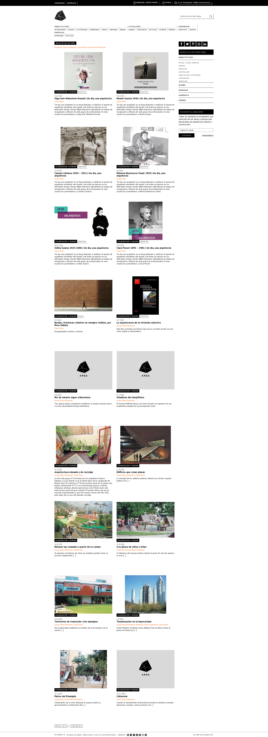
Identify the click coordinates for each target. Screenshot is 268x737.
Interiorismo (60, 30)
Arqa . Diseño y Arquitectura (61, 14)
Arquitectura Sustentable (190, 75)
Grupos (193, 30)
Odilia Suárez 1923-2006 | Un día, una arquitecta (81, 247)
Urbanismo (94, 30)
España (81, 316)
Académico (184, 95)
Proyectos (183, 69)
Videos (104, 30)
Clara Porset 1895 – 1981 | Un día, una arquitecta (144, 247)
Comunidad (184, 26)
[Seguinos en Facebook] (181, 44)
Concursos (142, 30)
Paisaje (71, 30)
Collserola (122, 696)
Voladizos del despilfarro (130, 397)
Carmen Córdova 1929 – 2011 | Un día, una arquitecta (77, 174)
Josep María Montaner (96, 47)
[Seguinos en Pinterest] (193, 44)
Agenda (132, 30)
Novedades (59, 36)
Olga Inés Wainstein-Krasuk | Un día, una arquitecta (83, 98)
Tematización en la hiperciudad (134, 621)
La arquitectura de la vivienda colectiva (139, 322)
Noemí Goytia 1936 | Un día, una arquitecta (141, 98)
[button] (211, 16)
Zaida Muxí (82, 47)
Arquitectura (61, 26)
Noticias (153, 30)
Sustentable (82, 30)
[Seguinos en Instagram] (199, 44)
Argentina (82, 92)
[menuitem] (194, 3)
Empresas (59, 32)
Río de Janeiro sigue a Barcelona (72, 397)
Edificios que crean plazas (131, 472)
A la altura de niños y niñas (131, 546)
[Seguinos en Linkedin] (205, 44)
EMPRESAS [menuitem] (71, 3)
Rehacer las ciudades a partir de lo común (77, 546)
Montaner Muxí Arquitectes (65, 47)
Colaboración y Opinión (65, 92)
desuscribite (207, 135)
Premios (172, 30)
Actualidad (135, 26)
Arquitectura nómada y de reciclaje (73, 472)
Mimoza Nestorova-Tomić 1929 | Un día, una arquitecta (141, 174)
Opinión (162, 30)
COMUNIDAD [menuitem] (60, 3)
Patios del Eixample (65, 696)
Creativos (183, 30)
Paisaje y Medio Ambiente (189, 63)
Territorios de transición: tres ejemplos (76, 621)
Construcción (184, 72)
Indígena (113, 30)
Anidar (123, 30)
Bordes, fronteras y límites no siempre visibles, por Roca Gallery (82, 324)
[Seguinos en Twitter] (187, 44)
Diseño (182, 85)
